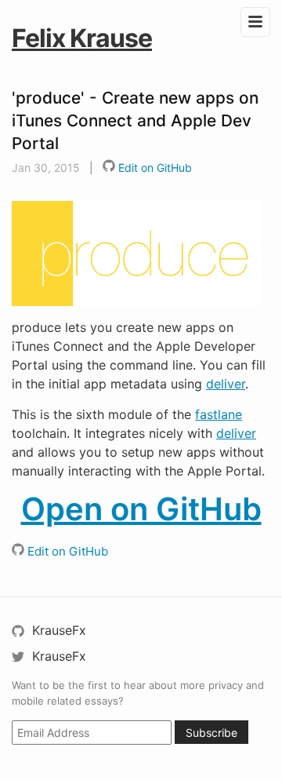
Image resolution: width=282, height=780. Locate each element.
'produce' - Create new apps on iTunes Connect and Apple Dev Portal (135, 120)
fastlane (218, 414)
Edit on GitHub (153, 167)
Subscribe (211, 732)
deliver (225, 384)
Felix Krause (82, 38)
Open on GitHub (141, 509)
